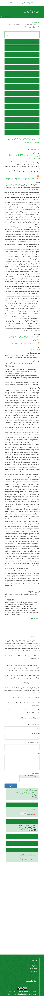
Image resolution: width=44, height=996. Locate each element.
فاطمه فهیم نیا (27, 155)
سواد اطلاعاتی (35, 336)
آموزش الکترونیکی (25, 336)
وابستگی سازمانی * (33, 742)
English (30, 2)
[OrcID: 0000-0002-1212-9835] (20, 155)
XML (31, 809)
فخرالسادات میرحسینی (33, 158)
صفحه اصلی (35, 22)
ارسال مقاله (33, 61)
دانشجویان (36, 339)
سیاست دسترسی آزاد (30, 100)
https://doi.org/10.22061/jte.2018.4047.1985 (22, 178)
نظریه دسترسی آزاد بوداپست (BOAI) (26, 106)
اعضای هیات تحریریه (31, 67)
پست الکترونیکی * (34, 733)
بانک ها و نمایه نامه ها (31, 74)
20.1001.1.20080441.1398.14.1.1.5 (24, 343)
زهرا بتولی (37, 155)
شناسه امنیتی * (34, 773)
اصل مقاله (27, 814)
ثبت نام (8, 2)
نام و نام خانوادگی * (33, 724)
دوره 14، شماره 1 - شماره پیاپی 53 (26, 792)
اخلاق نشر (34, 87)
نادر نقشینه (13, 155)
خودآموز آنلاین (13, 336)
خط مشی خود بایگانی (31, 113)
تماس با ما (34, 132)
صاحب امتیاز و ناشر (31, 126)
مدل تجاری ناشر (32, 119)
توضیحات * (36, 753)
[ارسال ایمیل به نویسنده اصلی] (22, 155)
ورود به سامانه (19, 2)
